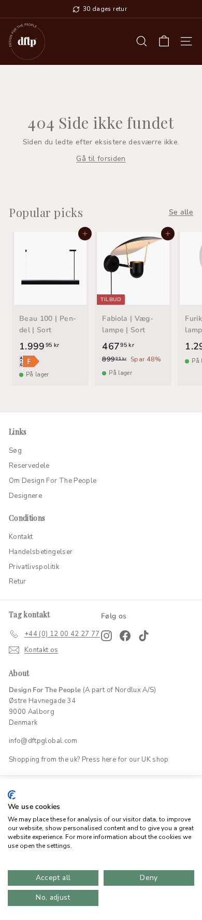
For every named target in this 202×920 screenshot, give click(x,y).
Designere (25, 495)
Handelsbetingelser (41, 552)
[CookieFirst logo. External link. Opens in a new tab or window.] (12, 795)
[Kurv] (164, 41)
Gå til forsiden (100, 159)
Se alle (181, 212)
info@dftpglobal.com (43, 741)
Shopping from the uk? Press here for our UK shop (89, 759)
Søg (15, 450)
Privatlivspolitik (34, 567)
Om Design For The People (52, 480)
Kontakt (21, 537)
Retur (17, 581)
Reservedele (29, 465)
